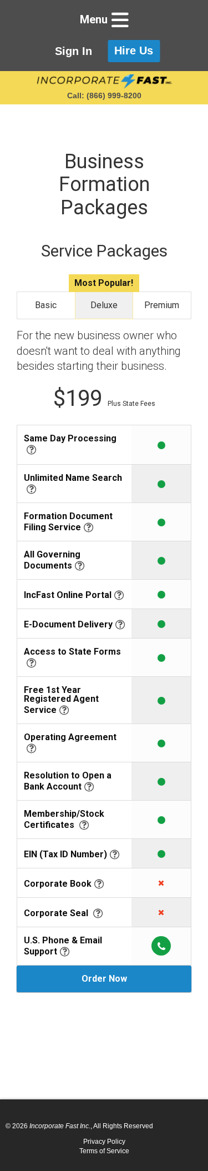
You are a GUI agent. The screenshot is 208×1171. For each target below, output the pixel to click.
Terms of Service (104, 1151)
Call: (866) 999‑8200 (104, 95)
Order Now (104, 978)
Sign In (73, 51)
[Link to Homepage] (104, 81)
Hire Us (133, 50)
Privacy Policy (104, 1141)
